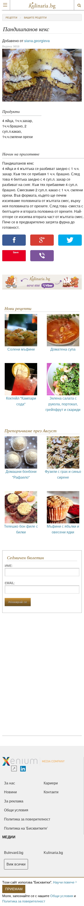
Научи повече (63, 882)
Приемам (14, 888)
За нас (9, 783)
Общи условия (61, 895)
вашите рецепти (35, 17)
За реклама (13, 801)
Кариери (51, 783)
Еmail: (10, 583)
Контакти (51, 792)
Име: (9, 565)
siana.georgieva (37, 40)
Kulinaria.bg (53, 853)
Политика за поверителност (23, 901)
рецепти (11, 17)
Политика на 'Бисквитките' (26, 828)
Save (16, 252)
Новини (10, 792)
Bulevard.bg (13, 853)
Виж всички (16, 864)
